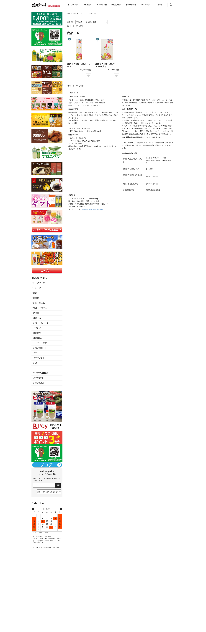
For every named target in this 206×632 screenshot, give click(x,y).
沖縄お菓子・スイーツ (80, 13)
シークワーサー (40, 283)
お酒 (35, 363)
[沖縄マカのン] (79, 49)
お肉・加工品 (39, 303)
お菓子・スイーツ (41, 323)
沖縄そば (37, 318)
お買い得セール (40, 348)
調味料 (36, 313)
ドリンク (37, 328)
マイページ (145, 5)
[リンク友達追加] (46, 446)
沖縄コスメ (38, 338)
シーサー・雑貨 (40, 343)
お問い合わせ (131, 5)
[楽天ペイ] (46, 423)
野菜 (35, 293)
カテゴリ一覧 (102, 5)
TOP (68, 13)
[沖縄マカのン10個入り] (107, 49)
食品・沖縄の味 (40, 308)
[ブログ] (46, 463)
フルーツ (37, 288)
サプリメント (39, 358)
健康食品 (37, 333)
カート (160, 5)
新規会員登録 (116, 5)
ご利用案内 (87, 5)
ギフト (36, 353)
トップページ (73, 5)
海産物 (36, 298)
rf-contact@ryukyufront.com (92, 209)
